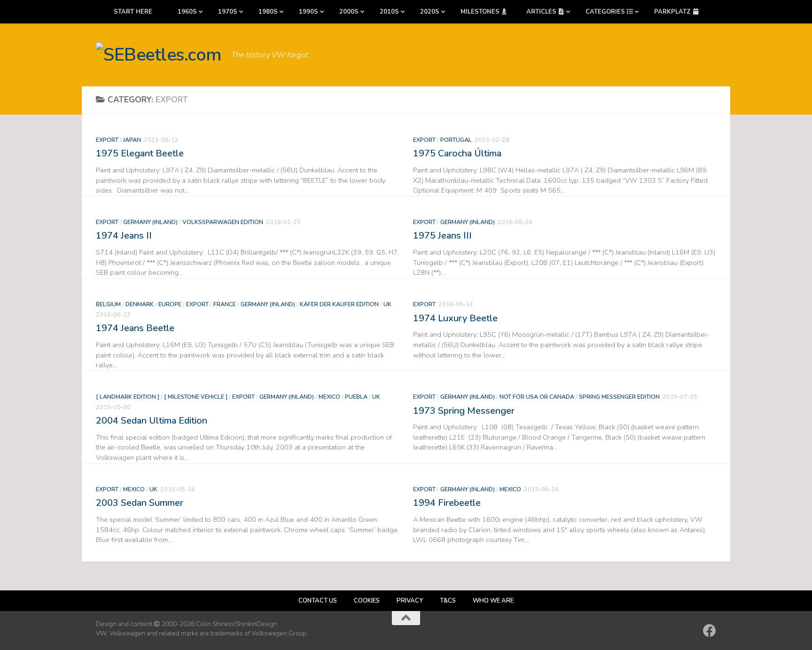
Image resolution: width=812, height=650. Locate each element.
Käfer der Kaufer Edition (339, 304)
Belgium (108, 304)
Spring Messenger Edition (619, 397)
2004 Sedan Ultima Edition (151, 420)
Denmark (139, 304)
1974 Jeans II (124, 235)
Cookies (367, 600)
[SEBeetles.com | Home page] (159, 55)
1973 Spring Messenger (464, 410)
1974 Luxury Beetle (455, 318)
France (224, 304)
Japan (132, 140)
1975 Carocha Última (457, 153)
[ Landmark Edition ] (127, 397)
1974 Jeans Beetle (135, 328)
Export (107, 140)
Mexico (329, 397)
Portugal (456, 140)
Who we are (493, 600)
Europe (169, 304)
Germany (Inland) (150, 222)
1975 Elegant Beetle (140, 153)
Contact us (317, 600)
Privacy (410, 600)
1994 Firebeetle (447, 502)
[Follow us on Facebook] (709, 630)
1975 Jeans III (442, 235)
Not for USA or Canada (537, 397)
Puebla (356, 397)
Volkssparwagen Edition (222, 222)
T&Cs (448, 600)
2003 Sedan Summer (139, 502)
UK (387, 304)
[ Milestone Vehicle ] (195, 397)
